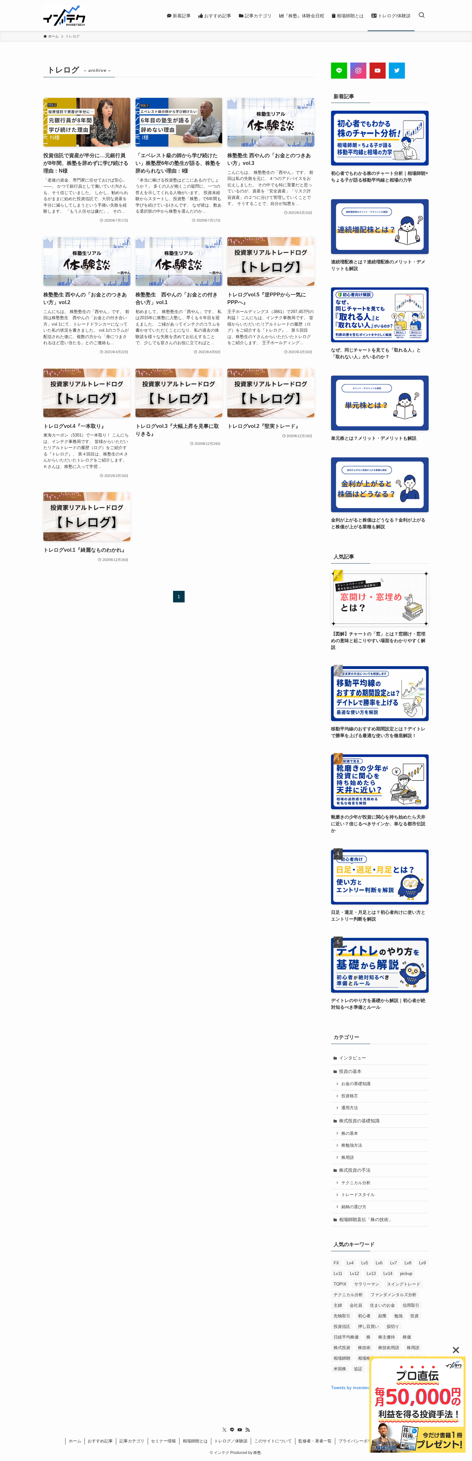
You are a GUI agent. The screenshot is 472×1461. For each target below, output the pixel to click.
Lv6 (379, 1263)
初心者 (364, 1315)
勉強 (398, 1315)
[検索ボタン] (422, 15)
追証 (358, 1368)
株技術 (364, 1347)
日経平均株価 (346, 1337)
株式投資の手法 (355, 1170)
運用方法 (349, 1108)
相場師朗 (342, 1358)
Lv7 (393, 1263)
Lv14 (387, 1273)
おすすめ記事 (100, 1441)
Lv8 (408, 1263)
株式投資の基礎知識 (359, 1120)
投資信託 (342, 1326)
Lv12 (354, 1273)
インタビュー (352, 1057)
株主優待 (386, 1337)
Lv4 (350, 1263)
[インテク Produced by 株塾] (64, 15)
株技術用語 (388, 1347)
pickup (406, 1273)
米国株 (340, 1368)
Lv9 (422, 1263)
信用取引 (411, 1305)
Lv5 (364, 1263)
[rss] (247, 1430)
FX (336, 1263)
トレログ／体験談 (231, 1441)
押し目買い (368, 1326)
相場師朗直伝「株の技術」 (366, 1219)
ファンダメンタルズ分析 (393, 1294)
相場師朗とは (195, 1441)
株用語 (347, 1157)
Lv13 (371, 1273)
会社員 (356, 1305)
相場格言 (366, 1358)
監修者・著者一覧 (315, 1441)
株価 (407, 1337)
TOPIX (340, 1284)
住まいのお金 (382, 1305)
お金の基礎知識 (356, 1084)
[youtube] (240, 1430)
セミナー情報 (163, 1441)
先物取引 (342, 1315)
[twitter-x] (224, 1430)
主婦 (338, 1305)
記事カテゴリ (131, 1441)
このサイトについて (273, 1441)
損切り (393, 1326)
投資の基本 (350, 1071)
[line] (232, 1430)
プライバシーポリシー (359, 1441)
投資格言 (349, 1096)
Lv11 (338, 1273)
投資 (414, 1315)
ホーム (75, 1441)
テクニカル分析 (356, 1183)
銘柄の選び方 (353, 1207)
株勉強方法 (351, 1145)
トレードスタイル (358, 1195)
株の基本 (349, 1133)
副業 (382, 1315)
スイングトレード (403, 1284)
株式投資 (342, 1347)
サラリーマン (366, 1284)
